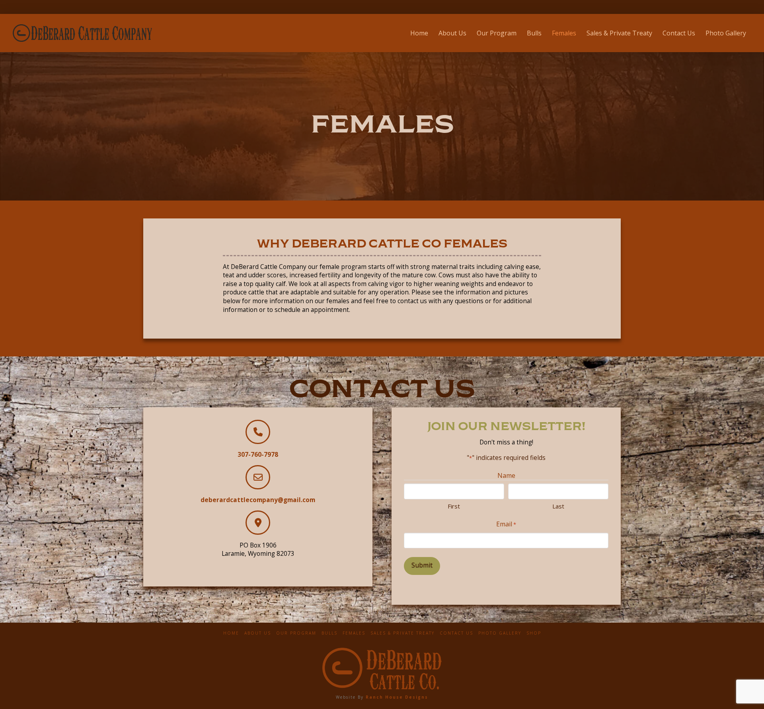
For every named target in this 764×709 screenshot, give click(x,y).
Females (354, 633)
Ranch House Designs (397, 697)
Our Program (296, 633)
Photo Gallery (499, 633)
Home (231, 633)
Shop (533, 633)
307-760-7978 (258, 454)
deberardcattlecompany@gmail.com (258, 500)
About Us (257, 633)
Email (506, 524)
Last (558, 506)
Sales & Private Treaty (402, 633)
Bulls (329, 633)
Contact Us (456, 633)
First (454, 506)
